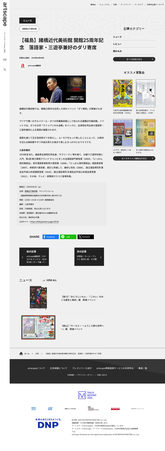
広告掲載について (58, 368)
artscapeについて (36, 368)
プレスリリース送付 (82, 368)
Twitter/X (86, 237)
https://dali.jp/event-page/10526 (44, 221)
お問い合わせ (102, 375)
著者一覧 (142, 368)
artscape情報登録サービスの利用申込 (115, 368)
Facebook (51, 237)
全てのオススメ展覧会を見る (134, 158)
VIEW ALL (50, 280)
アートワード (126, 4)
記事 (115, 4)
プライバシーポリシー (85, 375)
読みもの (117, 51)
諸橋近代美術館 (30, 28)
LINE (68, 237)
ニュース (27, 20)
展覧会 (93, 4)
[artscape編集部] (30, 68)
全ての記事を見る (134, 59)
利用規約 (71, 375)
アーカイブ (139, 4)
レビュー (117, 44)
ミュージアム (105, 4)
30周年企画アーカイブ (155, 4)
